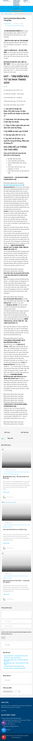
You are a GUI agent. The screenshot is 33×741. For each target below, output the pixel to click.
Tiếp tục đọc (6, 492)
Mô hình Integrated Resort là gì (13, 185)
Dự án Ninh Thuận (25, 524)
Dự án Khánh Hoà (24, 472)
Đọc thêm (4, 710)
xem (5, 86)
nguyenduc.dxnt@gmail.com (11, 726)
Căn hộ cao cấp (8, 13)
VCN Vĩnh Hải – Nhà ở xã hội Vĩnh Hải (12, 657)
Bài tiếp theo (25, 432)
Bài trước (7, 432)
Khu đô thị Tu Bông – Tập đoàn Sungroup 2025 (14, 668)
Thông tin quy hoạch (14, 474)
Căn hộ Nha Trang (19, 25)
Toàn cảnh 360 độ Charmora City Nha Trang (14, 666)
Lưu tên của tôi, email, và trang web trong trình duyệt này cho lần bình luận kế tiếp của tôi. (16, 633)
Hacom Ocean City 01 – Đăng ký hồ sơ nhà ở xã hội (16, 655)
